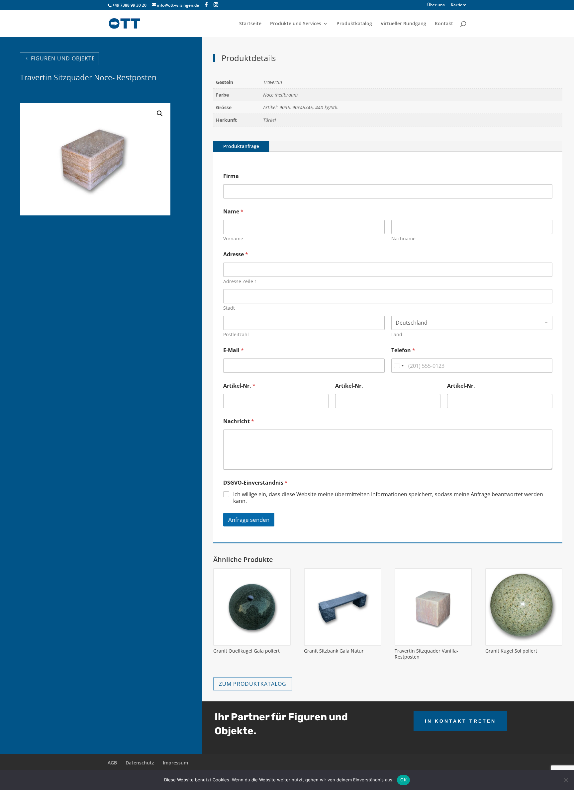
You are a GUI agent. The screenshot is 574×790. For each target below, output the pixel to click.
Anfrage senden (248, 519)
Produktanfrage (241, 146)
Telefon (403, 350)
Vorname (233, 238)
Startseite (250, 24)
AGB (112, 762)
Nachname (403, 238)
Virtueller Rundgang (403, 24)
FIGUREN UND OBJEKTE (63, 58)
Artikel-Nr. (239, 386)
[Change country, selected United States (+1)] (398, 365)
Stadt (229, 308)
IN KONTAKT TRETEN (460, 721)
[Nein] (565, 780)
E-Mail (233, 350)
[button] (160, 113)
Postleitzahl (236, 334)
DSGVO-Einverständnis (255, 483)
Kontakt (444, 24)
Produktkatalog (354, 24)
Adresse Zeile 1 (240, 281)
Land (396, 334)
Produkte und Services (295, 24)
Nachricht (238, 421)
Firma (231, 176)
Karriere (458, 5)
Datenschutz (140, 762)
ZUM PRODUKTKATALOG (252, 683)
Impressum (175, 762)
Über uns (436, 5)
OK (403, 779)
